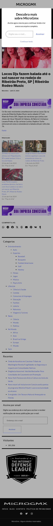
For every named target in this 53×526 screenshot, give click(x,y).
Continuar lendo (26, 41)
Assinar (40, 34)
